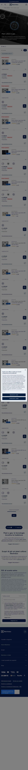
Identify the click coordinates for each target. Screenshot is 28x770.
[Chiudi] (25, 369)
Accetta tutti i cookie (14, 398)
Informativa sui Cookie (14, 389)
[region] (14, 385)
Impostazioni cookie (14, 394)
